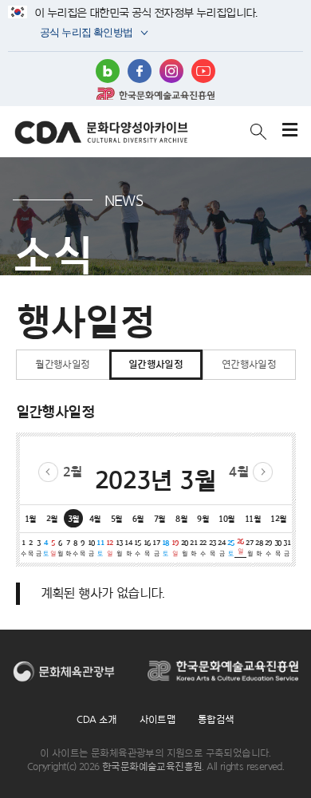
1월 (31, 518)
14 (128, 547)
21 (193, 547)
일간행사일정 (155, 364)
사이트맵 (158, 719)
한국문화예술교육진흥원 (155, 93)
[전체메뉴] (289, 131)
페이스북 (140, 71)
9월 (203, 518)
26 (240, 546)
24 (221, 547)
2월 (72, 472)
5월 (117, 518)
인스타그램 (171, 71)
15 (137, 547)
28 (258, 547)
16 (147, 547)
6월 (138, 518)
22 (203, 547)
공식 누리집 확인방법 (85, 33)
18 (165, 547)
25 (230, 547)
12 (109, 547)
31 (286, 547)
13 (119, 547)
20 (184, 547)
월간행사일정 (62, 364)
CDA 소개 (96, 719)
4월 (238, 472)
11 (100, 547)
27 (249, 547)
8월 (181, 518)
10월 (226, 518)
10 (91, 547)
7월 (160, 518)
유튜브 (203, 71)
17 (155, 547)
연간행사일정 (249, 364)
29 (268, 547)
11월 (253, 518)
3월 (74, 518)
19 (175, 547)
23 (212, 547)
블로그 (108, 71)
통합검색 (216, 719)
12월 (278, 518)
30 (277, 547)
